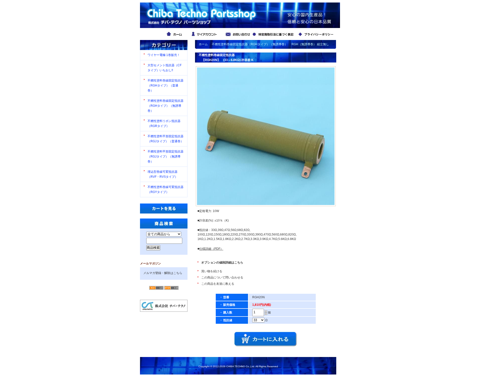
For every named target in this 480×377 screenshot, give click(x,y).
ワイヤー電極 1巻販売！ (164, 55)
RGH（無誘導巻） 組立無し (310, 44)
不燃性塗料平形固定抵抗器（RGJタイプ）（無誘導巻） (166, 156)
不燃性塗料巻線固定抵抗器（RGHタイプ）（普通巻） (166, 85)
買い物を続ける (211, 271)
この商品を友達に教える (217, 284)
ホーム (203, 44)
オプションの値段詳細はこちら (222, 262)
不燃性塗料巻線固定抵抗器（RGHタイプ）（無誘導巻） (166, 105)
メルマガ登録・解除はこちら (162, 273)
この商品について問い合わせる (222, 277)
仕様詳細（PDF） (211, 248)
